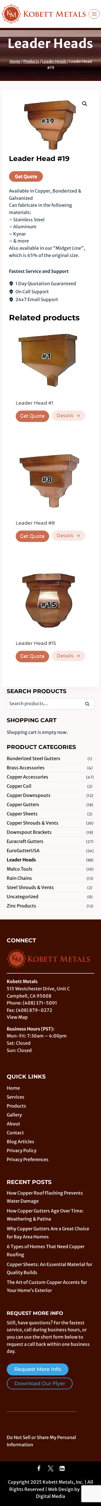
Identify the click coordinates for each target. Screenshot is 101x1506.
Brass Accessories (26, 767)
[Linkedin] (62, 1468)
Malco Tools (20, 869)
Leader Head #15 (36, 643)
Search (89, 704)
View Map (17, 1017)
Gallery (14, 1115)
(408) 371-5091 (40, 1003)
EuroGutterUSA (23, 850)
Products (16, 1106)
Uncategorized (22, 896)
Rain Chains (19, 878)
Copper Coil (19, 786)
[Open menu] (94, 13)
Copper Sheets (22, 813)
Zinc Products (21, 906)
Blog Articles (20, 1141)
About (13, 1124)
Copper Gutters (23, 804)
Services (15, 1097)
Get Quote (26, 176)
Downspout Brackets (29, 832)
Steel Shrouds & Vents (30, 887)
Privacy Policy (21, 1150)
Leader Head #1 (34, 403)
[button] (85, 104)
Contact (15, 1132)
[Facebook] (39, 1468)
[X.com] (50, 1468)
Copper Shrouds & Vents (32, 823)
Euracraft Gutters (25, 841)
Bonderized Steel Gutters (33, 758)
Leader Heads (50, 43)
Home (13, 1088)
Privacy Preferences (28, 1159)
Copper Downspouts (28, 795)
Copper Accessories (27, 777)
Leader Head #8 (35, 523)
